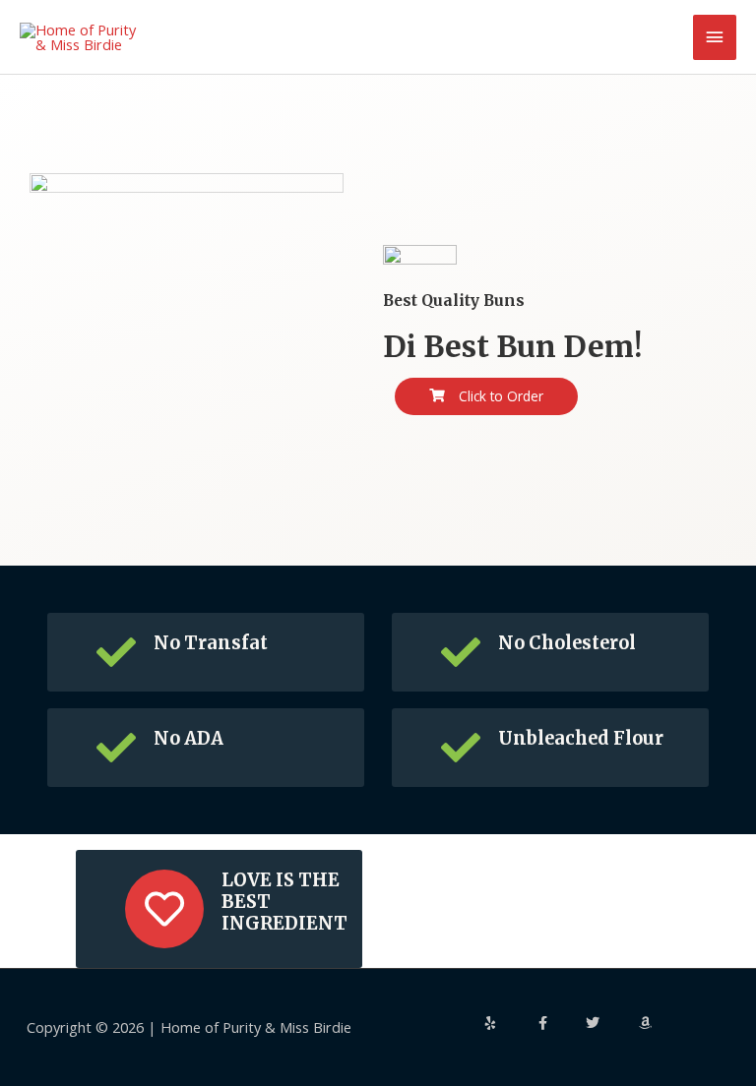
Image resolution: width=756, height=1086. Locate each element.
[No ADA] (116, 747)
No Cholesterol (567, 643)
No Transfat (211, 643)
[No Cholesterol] (460, 652)
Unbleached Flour (580, 738)
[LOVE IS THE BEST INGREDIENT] (164, 909)
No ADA (188, 738)
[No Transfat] (116, 652)
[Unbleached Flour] (460, 747)
